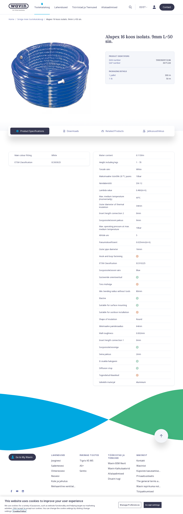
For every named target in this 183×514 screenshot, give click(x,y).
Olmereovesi (58, 470)
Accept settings (152, 505)
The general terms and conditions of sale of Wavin (148, 481)
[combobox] (143, 7)
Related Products (115, 131)
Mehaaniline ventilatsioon (63, 486)
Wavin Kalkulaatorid (119, 468)
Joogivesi (56, 460)
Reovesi (55, 476)
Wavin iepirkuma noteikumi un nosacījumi (148, 486)
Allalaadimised (116, 473)
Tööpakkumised (145, 491)
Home (11, 19)
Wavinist (141, 465)
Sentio (83, 470)
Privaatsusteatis (145, 476)
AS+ (82, 465)
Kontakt (140, 460)
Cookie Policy (19, 511)
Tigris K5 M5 (86, 460)
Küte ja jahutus (59, 481)
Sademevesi (57, 465)
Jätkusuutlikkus (155, 131)
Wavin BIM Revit (117, 463)
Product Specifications (32, 131)
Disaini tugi (114, 478)
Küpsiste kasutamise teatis (148, 470)
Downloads (73, 131)
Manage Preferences (130, 505)
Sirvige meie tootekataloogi (30, 19)
